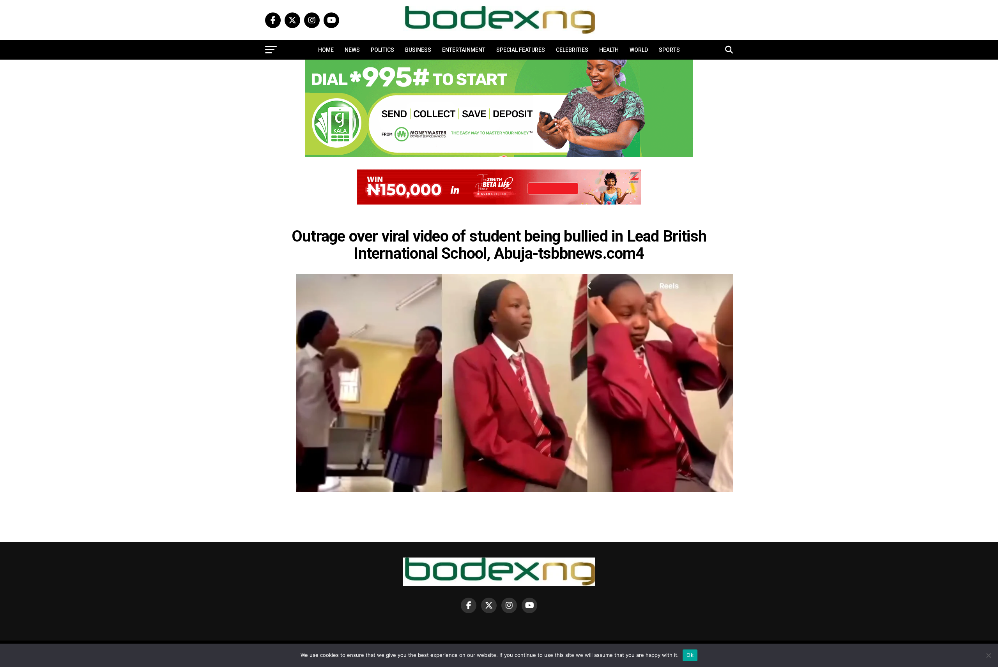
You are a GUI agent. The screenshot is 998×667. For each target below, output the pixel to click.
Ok (690, 655)
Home (326, 50)
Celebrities (572, 50)
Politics (382, 50)
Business (418, 50)
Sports (669, 50)
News (352, 50)
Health (609, 50)
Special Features (520, 50)
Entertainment (463, 50)
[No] (988, 655)
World (639, 50)
